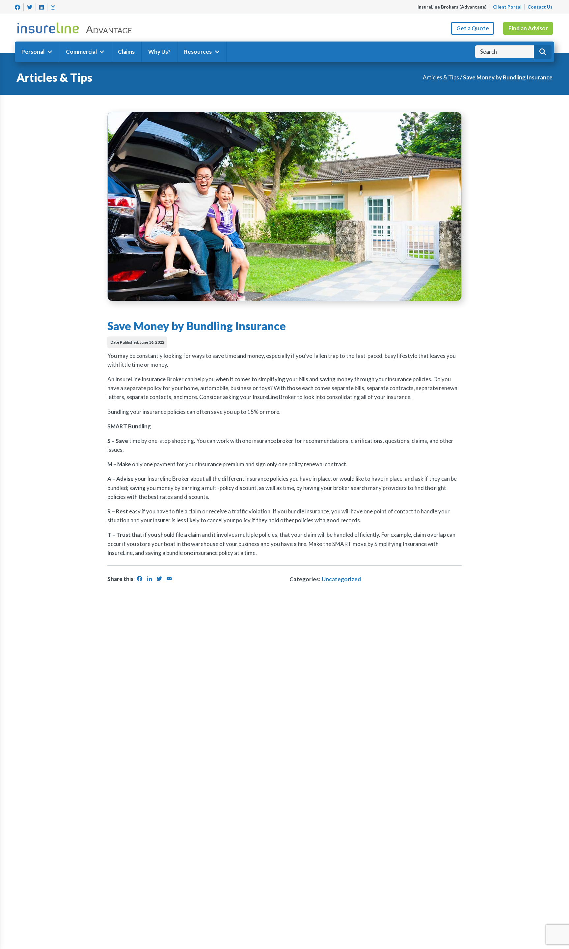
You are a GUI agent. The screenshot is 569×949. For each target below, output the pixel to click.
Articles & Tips (441, 77)
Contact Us (540, 7)
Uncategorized (341, 579)
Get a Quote (472, 28)
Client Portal (507, 7)
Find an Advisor (528, 28)
